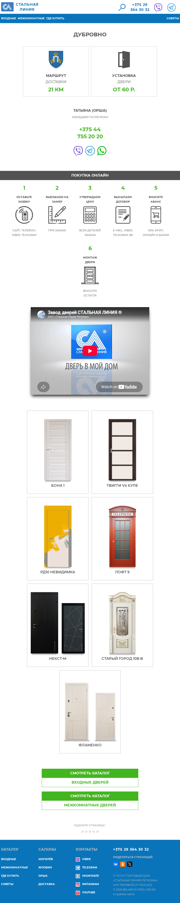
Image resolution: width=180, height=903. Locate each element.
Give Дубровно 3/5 (90, 831)
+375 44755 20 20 (90, 133)
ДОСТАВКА (46, 884)
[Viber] (78, 151)
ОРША (43, 875)
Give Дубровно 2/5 (86, 831)
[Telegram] (171, 7)
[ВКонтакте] (115, 864)
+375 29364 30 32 (139, 7)
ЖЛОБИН (45, 867)
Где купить (55, 18)
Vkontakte (90, 875)
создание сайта (123, 894)
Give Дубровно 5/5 (97, 831)
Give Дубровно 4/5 (94, 831)
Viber (86, 859)
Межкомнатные (31, 18)
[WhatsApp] (101, 151)
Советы (173, 18)
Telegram (89, 867)
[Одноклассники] (122, 864)
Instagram (90, 884)
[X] (129, 864)
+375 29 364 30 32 (131, 849)
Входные (8, 18)
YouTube (88, 892)
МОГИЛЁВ (45, 859)
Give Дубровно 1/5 (83, 831)
